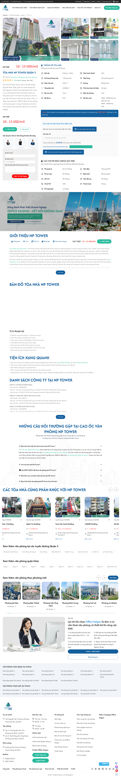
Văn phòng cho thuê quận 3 (18, 249)
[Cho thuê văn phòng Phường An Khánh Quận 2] (90, 595)
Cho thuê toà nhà (68, 8)
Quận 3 (34, 77)
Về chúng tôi (78, 1)
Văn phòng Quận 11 (67, 674)
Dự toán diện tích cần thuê (86, 129)
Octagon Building (81, 362)
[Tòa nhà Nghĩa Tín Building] (16, 507)
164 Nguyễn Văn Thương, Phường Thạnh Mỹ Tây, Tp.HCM (39, 1)
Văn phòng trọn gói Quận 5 (89, 690)
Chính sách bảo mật (39, 737)
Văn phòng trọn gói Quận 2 (31, 690)
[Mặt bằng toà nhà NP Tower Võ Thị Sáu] (75, 50)
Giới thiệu (57, 719)
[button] (110, 490)
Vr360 (73, 769)
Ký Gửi (93, 1)
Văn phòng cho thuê (20, 8)
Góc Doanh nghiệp (83, 751)
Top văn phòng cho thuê (85, 738)
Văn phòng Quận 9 (28, 674)
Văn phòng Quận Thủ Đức (69, 680)
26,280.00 (59, 142)
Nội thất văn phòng (84, 8)
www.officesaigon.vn (68, 775)
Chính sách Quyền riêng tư (41, 741)
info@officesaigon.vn (17, 1)
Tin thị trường (81, 755)
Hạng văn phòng (53, 8)
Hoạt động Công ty (61, 747)
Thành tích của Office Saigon (62, 741)
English (117, 1)
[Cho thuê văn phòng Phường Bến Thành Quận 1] (12, 595)
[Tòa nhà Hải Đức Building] (104, 507)
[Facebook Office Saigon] (92, 768)
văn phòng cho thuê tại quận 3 (78, 455)
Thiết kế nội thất (62, 769)
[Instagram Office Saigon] (109, 768)
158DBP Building (69, 524)
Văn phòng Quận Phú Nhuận (12, 680)
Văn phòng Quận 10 (48, 674)
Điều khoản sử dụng (39, 745)
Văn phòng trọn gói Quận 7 (108, 690)
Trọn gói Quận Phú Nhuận (69, 694)
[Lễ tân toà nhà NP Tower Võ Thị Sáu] (104, 28)
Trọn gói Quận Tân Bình (88, 694)
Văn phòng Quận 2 (28, 671)
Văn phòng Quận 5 (87, 671)
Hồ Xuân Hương (100, 533)
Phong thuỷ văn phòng (85, 747)
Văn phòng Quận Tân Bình (30, 680)
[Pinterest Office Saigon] (106, 768)
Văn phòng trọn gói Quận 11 (31, 694)
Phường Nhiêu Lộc (21, 533)
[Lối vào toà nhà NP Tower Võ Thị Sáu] (75, 28)
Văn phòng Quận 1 (9, 671)
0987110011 (6, 1)
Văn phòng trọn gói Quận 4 (69, 690)
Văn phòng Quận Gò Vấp (50, 680)
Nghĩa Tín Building (11, 524)
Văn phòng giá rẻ (107, 78)
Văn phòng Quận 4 (67, 671)
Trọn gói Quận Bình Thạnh (50, 694)
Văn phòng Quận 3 (48, 671)
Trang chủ (6, 769)
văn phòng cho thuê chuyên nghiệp (54, 452)
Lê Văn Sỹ (12, 533)
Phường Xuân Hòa (24, 77)
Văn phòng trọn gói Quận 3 (50, 690)
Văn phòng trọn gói (37, 8)
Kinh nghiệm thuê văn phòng (84, 728)
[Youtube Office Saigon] (99, 768)
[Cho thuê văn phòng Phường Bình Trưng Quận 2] (51, 595)
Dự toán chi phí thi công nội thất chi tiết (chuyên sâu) (65, 152)
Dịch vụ (98, 8)
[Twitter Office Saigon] (95, 768)
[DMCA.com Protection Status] (104, 764)
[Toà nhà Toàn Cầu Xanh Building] (45, 507)
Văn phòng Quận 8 (9, 674)
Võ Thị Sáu (14, 77)
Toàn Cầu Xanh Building (42, 524)
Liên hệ (99, 1)
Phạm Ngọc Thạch (43, 533)
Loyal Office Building (63, 362)
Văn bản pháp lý (82, 734)
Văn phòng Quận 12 (87, 674)
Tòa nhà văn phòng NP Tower (29, 449)
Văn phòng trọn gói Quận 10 (12, 694)
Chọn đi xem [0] (107, 1)
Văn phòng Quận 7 (106, 671)
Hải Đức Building (98, 524)
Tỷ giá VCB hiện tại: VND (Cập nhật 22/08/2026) (62, 142)
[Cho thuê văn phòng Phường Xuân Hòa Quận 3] (109, 595)
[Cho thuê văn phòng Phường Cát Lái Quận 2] (70, 595)
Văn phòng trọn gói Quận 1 (11, 690)
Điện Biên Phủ (71, 533)
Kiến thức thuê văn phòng (86, 723)
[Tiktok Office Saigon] (113, 768)
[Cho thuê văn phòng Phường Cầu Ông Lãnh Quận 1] (31, 596)
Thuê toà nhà (49, 769)
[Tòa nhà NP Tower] (31, 39)
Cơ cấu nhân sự (60, 723)
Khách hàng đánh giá (62, 727)
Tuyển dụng (86, 1)
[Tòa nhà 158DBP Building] (75, 507)
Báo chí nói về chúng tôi (62, 736)
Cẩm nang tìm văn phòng (86, 719)
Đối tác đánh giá (60, 731)
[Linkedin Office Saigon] (102, 768)
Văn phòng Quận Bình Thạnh (107, 675)
